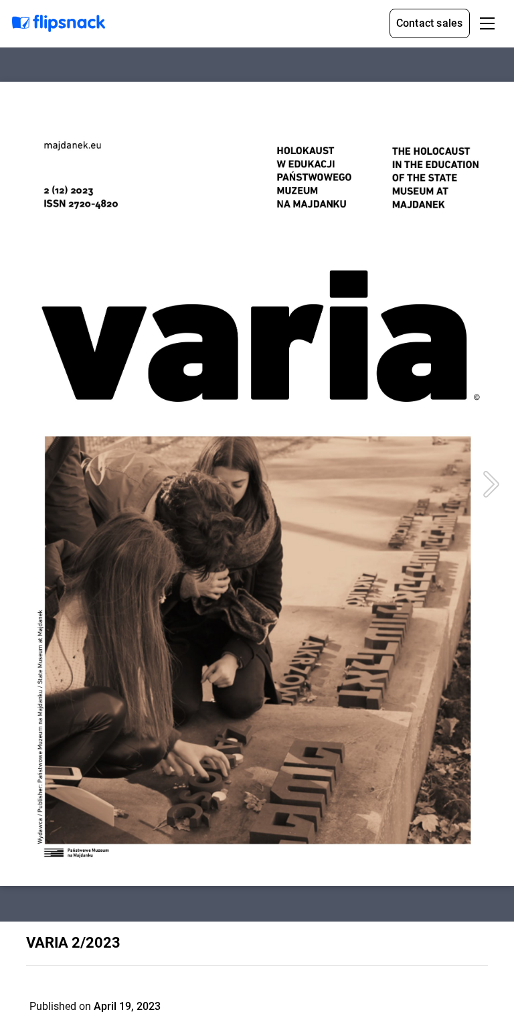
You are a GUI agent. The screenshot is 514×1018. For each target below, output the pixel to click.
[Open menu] (487, 23)
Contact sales (429, 23)
